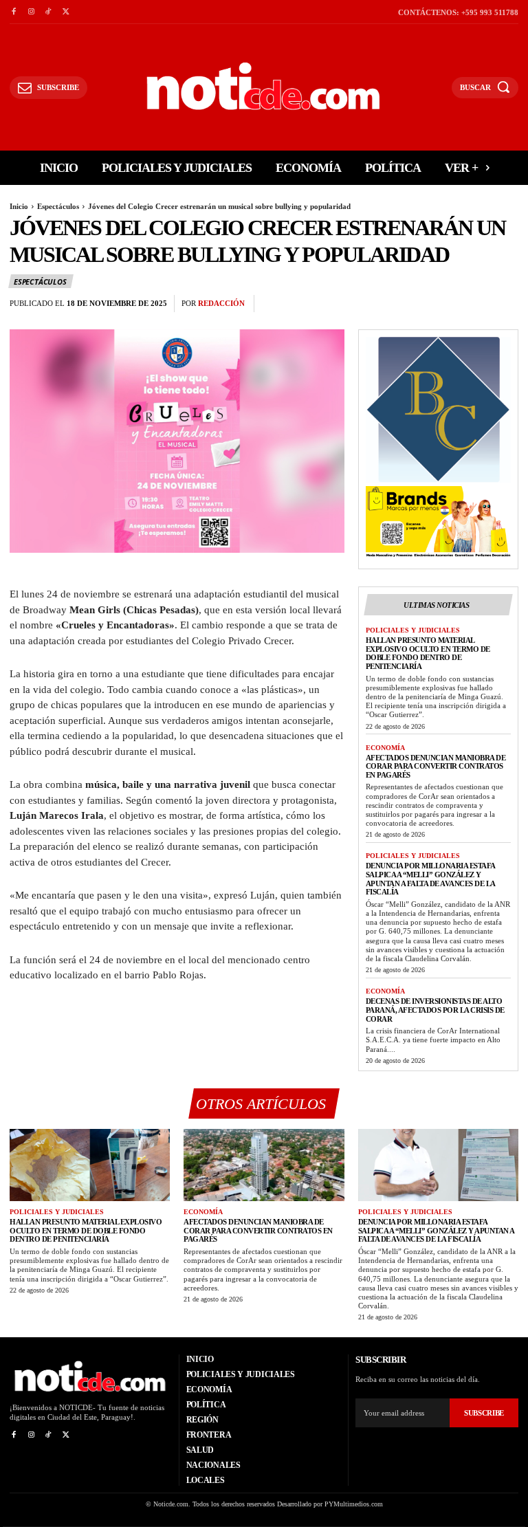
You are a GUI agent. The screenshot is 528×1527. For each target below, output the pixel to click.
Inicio (19, 206)
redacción (221, 303)
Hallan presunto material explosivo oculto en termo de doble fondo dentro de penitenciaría (428, 653)
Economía (385, 747)
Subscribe (484, 1413)
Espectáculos (58, 206)
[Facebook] (13, 12)
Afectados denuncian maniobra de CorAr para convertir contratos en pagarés (436, 766)
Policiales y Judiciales (413, 630)
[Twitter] (65, 12)
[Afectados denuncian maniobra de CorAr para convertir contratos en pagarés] (264, 1165)
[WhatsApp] (504, 304)
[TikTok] (48, 12)
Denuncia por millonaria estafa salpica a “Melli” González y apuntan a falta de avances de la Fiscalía (431, 878)
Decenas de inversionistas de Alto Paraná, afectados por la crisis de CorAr (435, 1009)
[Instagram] (30, 12)
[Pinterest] (473, 304)
